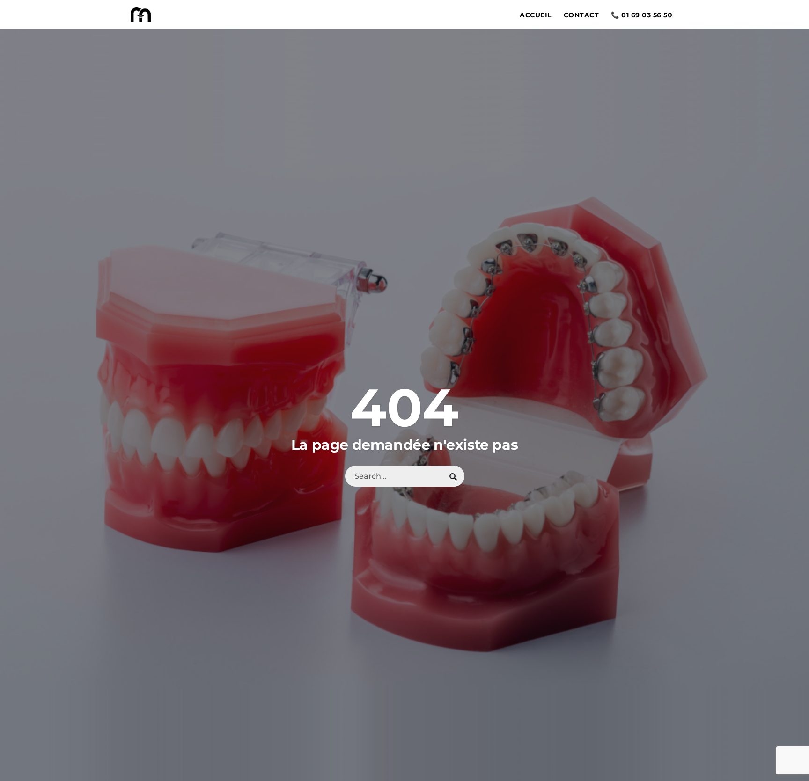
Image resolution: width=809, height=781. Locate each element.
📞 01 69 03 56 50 (641, 15)
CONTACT (581, 15)
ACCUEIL (536, 15)
